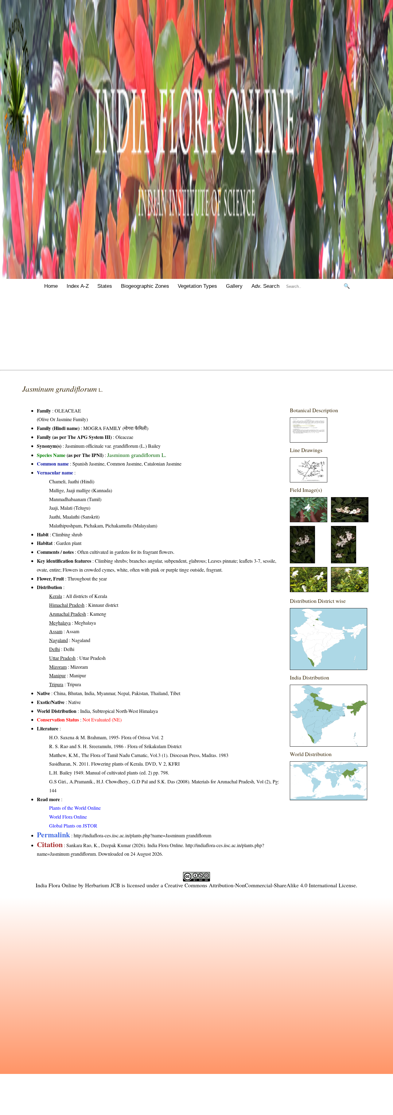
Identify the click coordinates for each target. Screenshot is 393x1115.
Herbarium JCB (102, 885)
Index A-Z (78, 286)
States (104, 286)
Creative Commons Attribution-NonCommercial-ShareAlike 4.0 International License (260, 885)
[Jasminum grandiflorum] (308, 440)
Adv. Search (265, 286)
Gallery (234, 286)
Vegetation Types (197, 286)
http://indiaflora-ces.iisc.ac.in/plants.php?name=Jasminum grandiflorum (142, 835)
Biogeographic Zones (145, 286)
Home (51, 286)
